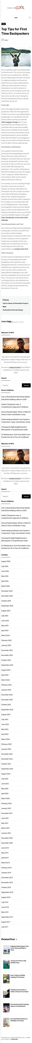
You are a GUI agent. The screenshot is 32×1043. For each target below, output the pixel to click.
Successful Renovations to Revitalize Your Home (18, 1019)
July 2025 (4, 616)
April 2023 (4, 734)
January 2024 (6, 690)
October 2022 (6, 764)
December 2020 (7, 838)
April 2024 (4, 675)
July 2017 (4, 927)
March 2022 (5, 798)
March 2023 (5, 739)
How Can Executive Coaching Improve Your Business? (19, 1005)
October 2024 (6, 660)
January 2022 (6, 808)
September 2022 (7, 769)
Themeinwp (14, 1039)
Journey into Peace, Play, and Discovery (18, 961)
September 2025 (7, 606)
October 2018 (6, 887)
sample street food (21, 249)
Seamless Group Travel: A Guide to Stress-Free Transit (19, 990)
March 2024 (5, 680)
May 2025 (4, 626)
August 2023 (5, 714)
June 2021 (5, 818)
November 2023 (7, 700)
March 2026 (5, 586)
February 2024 (6, 685)
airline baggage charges (9, 122)
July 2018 (4, 902)
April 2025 (4, 630)
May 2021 (4, 823)
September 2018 (7, 892)
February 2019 (6, 868)
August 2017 (5, 922)
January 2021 (6, 833)
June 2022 (5, 784)
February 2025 (6, 640)
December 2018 (7, 877)
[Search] (30, 17)
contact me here (15, 367)
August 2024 (5, 670)
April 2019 (4, 858)
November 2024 (7, 655)
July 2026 (4, 566)
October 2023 (6, 705)
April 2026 (4, 581)
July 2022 (4, 779)
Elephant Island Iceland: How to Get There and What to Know (19, 948)
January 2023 (6, 749)
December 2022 (7, 754)
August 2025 (5, 611)
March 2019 (5, 863)
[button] (16, 18)
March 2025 (5, 635)
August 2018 (5, 897)
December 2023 (7, 695)
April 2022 (4, 793)
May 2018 (4, 912)
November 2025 (7, 596)
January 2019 (6, 873)
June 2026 (5, 571)
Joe (6, 40)
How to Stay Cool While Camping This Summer (17, 976)
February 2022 (6, 803)
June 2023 (5, 724)
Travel (3, 24)
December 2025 (7, 591)
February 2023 (6, 744)
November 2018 (7, 882)
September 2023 (7, 710)
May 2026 (4, 576)
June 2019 (5, 848)
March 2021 (5, 828)
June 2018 (5, 907)
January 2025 (6, 645)
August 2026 (5, 561)
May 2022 (4, 789)
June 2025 (5, 621)
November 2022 (7, 759)
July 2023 (4, 719)
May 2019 (4, 853)
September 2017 (7, 917)
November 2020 (7, 843)
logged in (10, 322)
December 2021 (7, 813)
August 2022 (5, 774)
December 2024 (7, 650)
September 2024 (7, 665)
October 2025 (6, 601)
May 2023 (4, 729)
